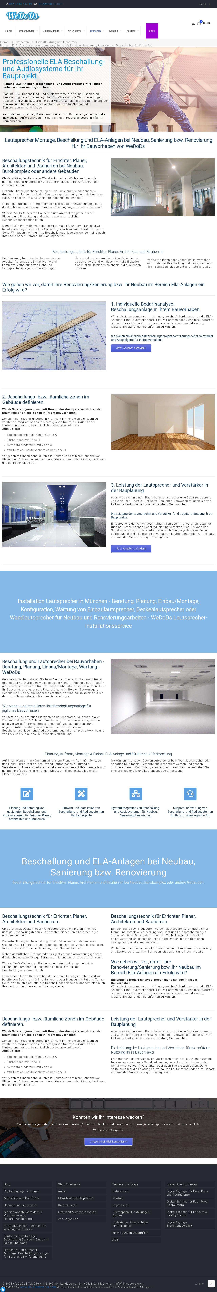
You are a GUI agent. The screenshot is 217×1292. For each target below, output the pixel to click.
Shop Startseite (69, 1184)
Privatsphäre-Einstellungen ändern (131, 1213)
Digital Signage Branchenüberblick (179, 1223)
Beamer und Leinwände (20, 1205)
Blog (7, 1184)
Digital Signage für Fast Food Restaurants (187, 1203)
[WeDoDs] (23, 15)
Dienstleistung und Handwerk (56, 42)
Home (4, 42)
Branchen (22, 42)
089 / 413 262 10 (20, 3)
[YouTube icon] (209, 4)
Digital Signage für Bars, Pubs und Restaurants (187, 1192)
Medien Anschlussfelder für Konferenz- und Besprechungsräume (23, 1215)
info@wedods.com (50, 3)
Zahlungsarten (68, 1219)
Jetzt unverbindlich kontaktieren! (108, 1141)
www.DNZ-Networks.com (38, 1287)
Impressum (120, 1205)
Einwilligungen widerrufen (129, 1232)
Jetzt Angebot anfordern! (131, 348)
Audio (62, 1191)
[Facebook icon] (205, 4)
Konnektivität (67, 1205)
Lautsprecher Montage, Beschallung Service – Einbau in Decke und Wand (26, 1239)
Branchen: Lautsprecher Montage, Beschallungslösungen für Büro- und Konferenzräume (27, 1253)
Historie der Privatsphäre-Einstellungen (130, 1224)
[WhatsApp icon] (201, 4)
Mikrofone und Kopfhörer (21, 1198)
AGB (115, 1239)
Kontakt (118, 1198)
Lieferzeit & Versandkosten (77, 1212)
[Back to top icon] (211, 1283)
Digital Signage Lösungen (21, 1191)
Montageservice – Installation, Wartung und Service (25, 1227)
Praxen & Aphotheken (182, 1184)
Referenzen (120, 1191)
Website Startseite (125, 1184)
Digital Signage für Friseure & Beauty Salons (187, 1213)
